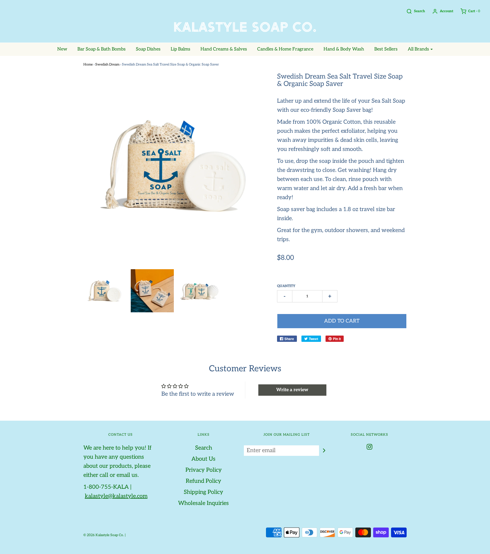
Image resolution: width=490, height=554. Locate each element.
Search (203, 448)
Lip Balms (180, 49)
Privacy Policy (203, 470)
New (62, 49)
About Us (203, 459)
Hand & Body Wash (344, 49)
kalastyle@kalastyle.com (116, 496)
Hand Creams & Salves (223, 49)
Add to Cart (342, 321)
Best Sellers (386, 49)
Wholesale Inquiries (203, 503)
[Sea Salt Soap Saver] (105, 290)
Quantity (286, 286)
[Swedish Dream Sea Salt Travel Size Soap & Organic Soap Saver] (152, 290)
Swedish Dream (107, 64)
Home (88, 64)
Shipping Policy (203, 492)
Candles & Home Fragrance (285, 49)
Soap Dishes (148, 49)
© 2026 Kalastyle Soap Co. (103, 535)
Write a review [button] (292, 390)
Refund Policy (203, 481)
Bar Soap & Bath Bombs (101, 49)
